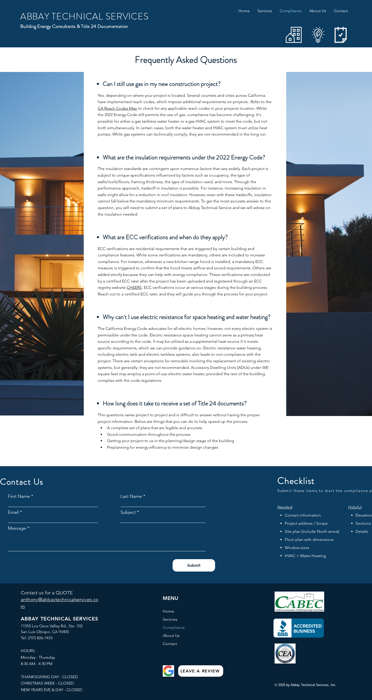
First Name (19, 496)
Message (17, 528)
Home (168, 611)
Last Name (131, 496)
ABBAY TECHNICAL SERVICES (84, 16)
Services (170, 619)
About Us (171, 635)
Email (13, 512)
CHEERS (134, 287)
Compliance (174, 627)
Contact (170, 643)
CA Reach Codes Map (117, 108)
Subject (128, 512)
